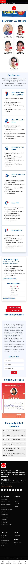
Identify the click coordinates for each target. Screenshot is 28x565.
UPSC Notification (4, 522)
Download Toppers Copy (9, 278)
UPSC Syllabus (4, 499)
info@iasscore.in (4, 3)
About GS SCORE (18, 542)
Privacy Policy (17, 535)
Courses (2, 563)
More (25, 563)
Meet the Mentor (17, 503)
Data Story (3, 545)
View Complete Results (9, 298)
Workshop (16, 506)
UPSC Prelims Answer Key (6, 524)
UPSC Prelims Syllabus (5, 504)
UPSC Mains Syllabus (5, 501)
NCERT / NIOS (4, 535)
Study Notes (8, 563)
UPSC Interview (4, 507)
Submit (14, 372)
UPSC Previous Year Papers (6, 509)
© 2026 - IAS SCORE (9, 558)
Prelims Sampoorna (5, 540)
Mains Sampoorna (4, 542)
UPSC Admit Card (4, 517)
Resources (20, 563)
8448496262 (12, 3)
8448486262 (15, 310)
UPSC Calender (4, 519)
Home (14, 563)
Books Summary (4, 548)
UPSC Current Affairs (5, 514)
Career (15, 544)
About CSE (3, 537)
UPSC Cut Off (3, 512)
